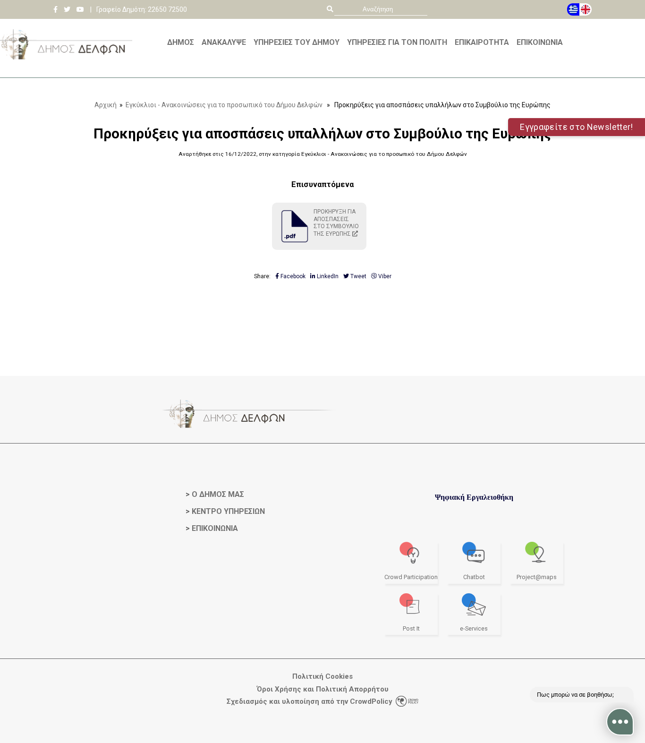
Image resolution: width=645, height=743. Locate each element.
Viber (384, 276)
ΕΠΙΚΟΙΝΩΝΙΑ (215, 528)
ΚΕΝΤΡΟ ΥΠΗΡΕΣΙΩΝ (228, 511)
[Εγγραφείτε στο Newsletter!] (322, 74)
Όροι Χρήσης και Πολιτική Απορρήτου (323, 689)
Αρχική (105, 105)
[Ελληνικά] (573, 9)
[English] (585, 9)
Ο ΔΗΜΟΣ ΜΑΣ (218, 494)
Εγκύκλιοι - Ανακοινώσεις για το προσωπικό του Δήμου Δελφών (224, 105)
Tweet (357, 276)
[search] (380, 9)
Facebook (292, 276)
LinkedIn (327, 276)
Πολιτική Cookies (322, 676)
